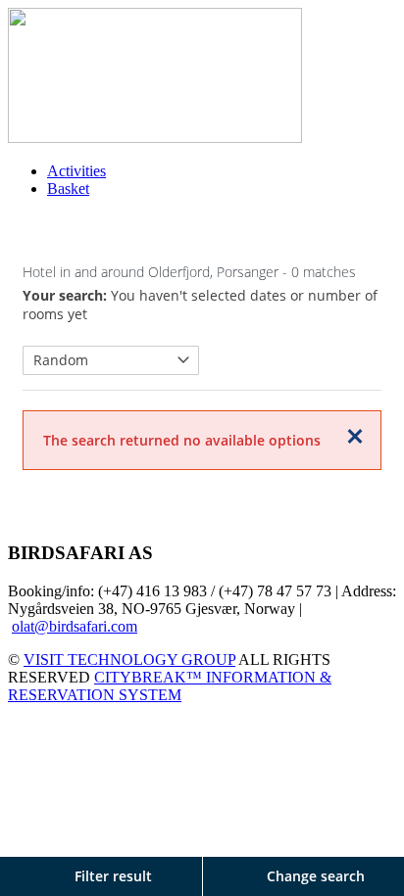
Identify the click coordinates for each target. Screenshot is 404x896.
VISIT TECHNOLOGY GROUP (129, 659)
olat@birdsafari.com (74, 626)
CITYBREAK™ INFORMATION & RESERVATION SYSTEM (169, 686)
